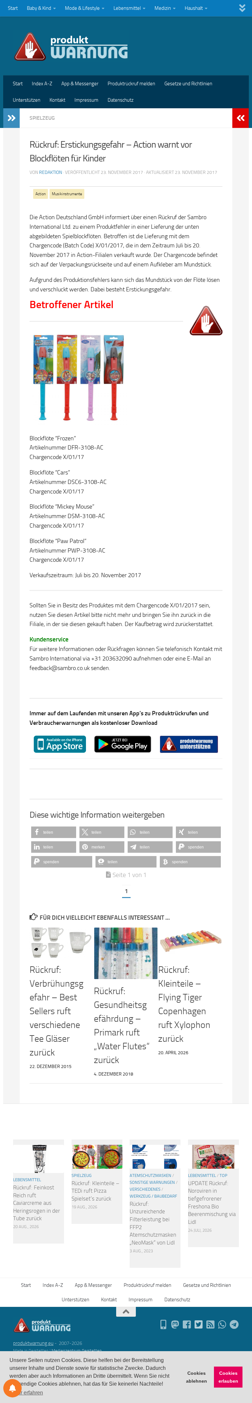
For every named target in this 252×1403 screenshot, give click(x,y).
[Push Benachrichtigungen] (12, 1388)
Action (40, 194)
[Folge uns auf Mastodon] (175, 1324)
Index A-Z (42, 84)
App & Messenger (79, 84)
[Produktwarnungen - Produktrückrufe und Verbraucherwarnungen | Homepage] (71, 46)
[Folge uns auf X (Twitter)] (198, 1324)
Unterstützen (26, 100)
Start (13, 8)
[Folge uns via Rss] (210, 1324)
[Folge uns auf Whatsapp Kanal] (222, 1324)
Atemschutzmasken (150, 1175)
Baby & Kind (39, 8)
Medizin (163, 8)
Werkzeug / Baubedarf (153, 1196)
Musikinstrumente (67, 194)
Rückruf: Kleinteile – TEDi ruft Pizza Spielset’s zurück (95, 1191)
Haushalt (194, 8)
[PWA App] (163, 1324)
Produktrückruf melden (131, 84)
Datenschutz (121, 100)
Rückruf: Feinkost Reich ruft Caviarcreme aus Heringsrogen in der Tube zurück (36, 1203)
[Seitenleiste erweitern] (11, 118)
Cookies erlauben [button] (228, 1377)
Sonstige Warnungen (152, 1182)
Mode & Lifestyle (82, 8)
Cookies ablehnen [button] (196, 1377)
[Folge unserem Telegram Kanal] (234, 1324)
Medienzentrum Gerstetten (77, 1350)
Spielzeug (42, 118)
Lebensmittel (127, 8)
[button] (53, 832)
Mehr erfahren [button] (26, 1392)
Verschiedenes (145, 1189)
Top (223, 1175)
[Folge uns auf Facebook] (187, 1324)
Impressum (86, 100)
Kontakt (57, 100)
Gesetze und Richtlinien (188, 84)
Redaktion (50, 172)
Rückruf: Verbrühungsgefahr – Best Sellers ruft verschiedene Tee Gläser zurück (56, 1011)
